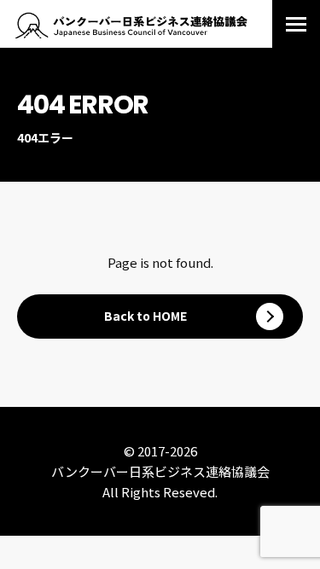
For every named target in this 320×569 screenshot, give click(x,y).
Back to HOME (145, 315)
